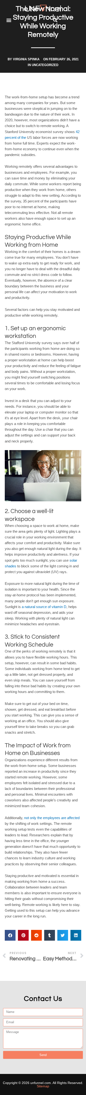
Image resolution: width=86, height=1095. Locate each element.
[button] (9, 20)
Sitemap (43, 1086)
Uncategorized (45, 65)
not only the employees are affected (52, 818)
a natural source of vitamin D (44, 607)
